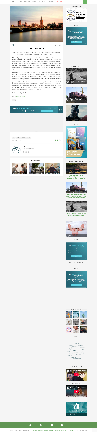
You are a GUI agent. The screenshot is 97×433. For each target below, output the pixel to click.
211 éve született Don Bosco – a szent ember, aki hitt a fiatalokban (52, 173)
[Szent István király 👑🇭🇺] (76, 314)
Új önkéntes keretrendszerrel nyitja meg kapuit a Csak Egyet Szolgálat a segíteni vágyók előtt (20, 173)
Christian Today (20, 96)
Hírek (14, 100)
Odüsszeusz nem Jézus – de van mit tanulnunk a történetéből (74, 118)
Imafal (20, 1)
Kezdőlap (13, 1)
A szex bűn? (69, 235)
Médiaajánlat (34, 430)
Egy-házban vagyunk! (70, 414)
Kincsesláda (43, 1)
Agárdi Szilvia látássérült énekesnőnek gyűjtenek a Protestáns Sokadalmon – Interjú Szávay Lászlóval (36, 173)
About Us (66, 430)
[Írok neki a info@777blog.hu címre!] (28, 152)
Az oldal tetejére (81, 430)
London (18, 137)
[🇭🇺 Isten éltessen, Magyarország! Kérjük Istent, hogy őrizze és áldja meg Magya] (69, 314)
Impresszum (40, 430)
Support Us (71, 430)
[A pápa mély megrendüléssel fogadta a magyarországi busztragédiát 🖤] (69, 322)
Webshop (34, 1)
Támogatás (59, 1)
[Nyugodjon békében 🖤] (76, 322)
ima (14, 137)
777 (17, 45)
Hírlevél (62, 430)
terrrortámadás (26, 137)
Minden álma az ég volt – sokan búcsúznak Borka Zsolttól (75, 82)
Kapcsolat (46, 430)
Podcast (27, 1)
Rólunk (51, 1)
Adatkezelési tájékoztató (54, 430)
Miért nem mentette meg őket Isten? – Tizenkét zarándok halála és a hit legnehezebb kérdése (74, 99)
